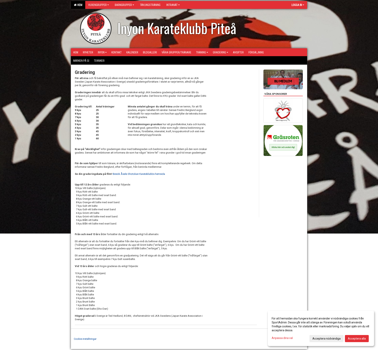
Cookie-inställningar (85, 338)
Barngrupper (123, 5)
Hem (79, 5)
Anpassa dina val (282, 338)
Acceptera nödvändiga (326, 338)
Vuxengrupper (97, 5)
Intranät (172, 5)
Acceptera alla (357, 338)
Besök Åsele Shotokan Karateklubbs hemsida (139, 173)
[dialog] (321, 328)
